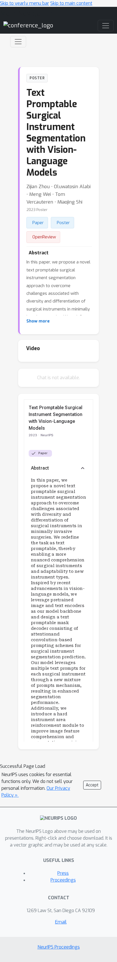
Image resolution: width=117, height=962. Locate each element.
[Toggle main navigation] (106, 25)
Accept (92, 785)
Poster (63, 223)
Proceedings (63, 880)
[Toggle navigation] (18, 41)
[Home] (28, 25)
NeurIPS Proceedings (58, 947)
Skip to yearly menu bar (24, 3)
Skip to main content (71, 3)
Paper (38, 223)
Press (63, 873)
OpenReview (44, 237)
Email (61, 922)
